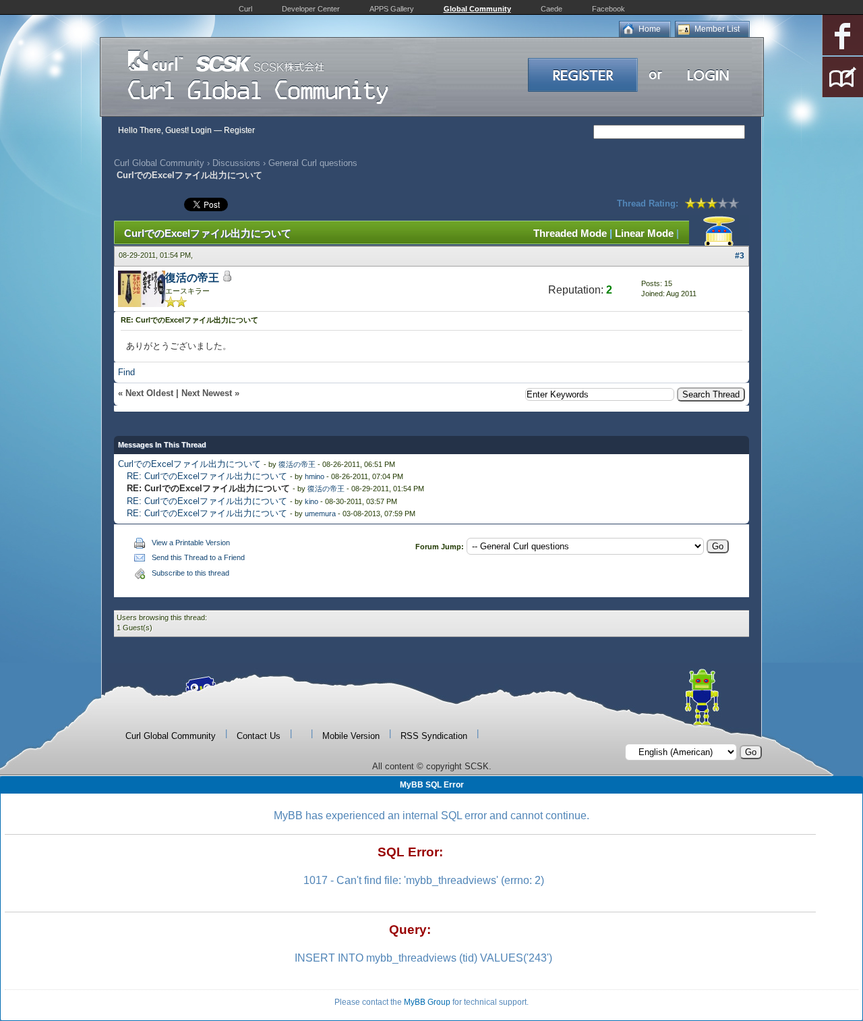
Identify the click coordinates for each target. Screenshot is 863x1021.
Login (201, 130)
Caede (551, 9)
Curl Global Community (159, 163)
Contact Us (258, 736)
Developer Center (311, 9)
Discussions (236, 163)
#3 (739, 255)
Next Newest (206, 393)
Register (239, 130)
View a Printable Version (191, 543)
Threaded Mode (570, 233)
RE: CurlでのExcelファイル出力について (207, 476)
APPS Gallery (391, 9)
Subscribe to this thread (190, 573)
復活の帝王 (192, 277)
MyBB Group (427, 1002)
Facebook (608, 9)
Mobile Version (351, 736)
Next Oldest (149, 393)
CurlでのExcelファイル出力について (189, 464)
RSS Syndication (433, 736)
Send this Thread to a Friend (198, 557)
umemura (320, 513)
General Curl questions (312, 163)
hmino (314, 476)
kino (311, 501)
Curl (245, 9)
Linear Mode (644, 233)
